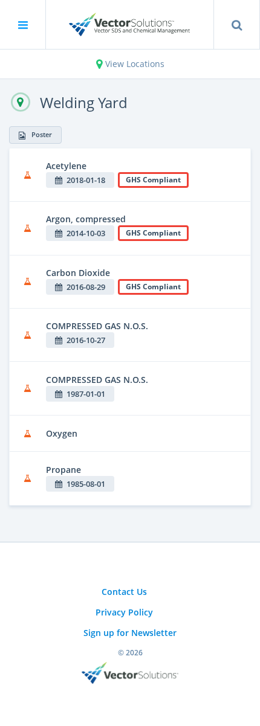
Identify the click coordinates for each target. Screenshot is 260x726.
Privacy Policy (124, 612)
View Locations (133, 63)
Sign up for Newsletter (130, 632)
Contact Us (124, 591)
